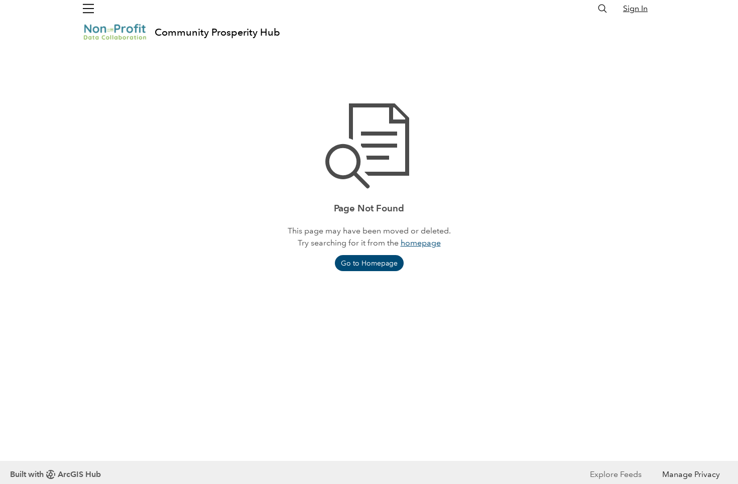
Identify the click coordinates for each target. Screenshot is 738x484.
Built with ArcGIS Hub (55, 474)
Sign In (635, 8)
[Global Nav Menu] (88, 8)
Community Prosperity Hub (217, 32)
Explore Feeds (616, 474)
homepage (421, 243)
